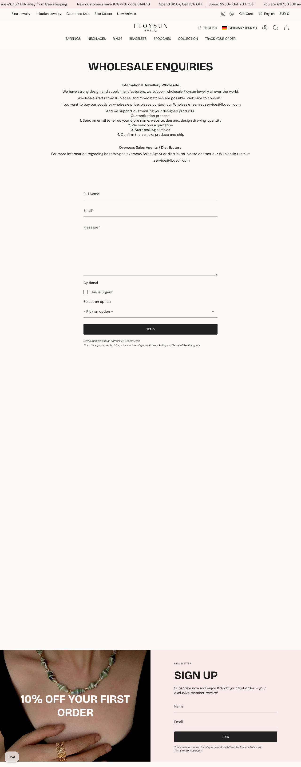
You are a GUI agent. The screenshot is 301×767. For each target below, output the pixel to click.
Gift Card (246, 14)
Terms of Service (182, 345)
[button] (73, 39)
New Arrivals (126, 14)
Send (150, 329)
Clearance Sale (78, 14)
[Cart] (286, 28)
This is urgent (101, 292)
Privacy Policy (157, 345)
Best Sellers (103, 14)
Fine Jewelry (21, 14)
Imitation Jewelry (48, 14)
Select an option (97, 301)
